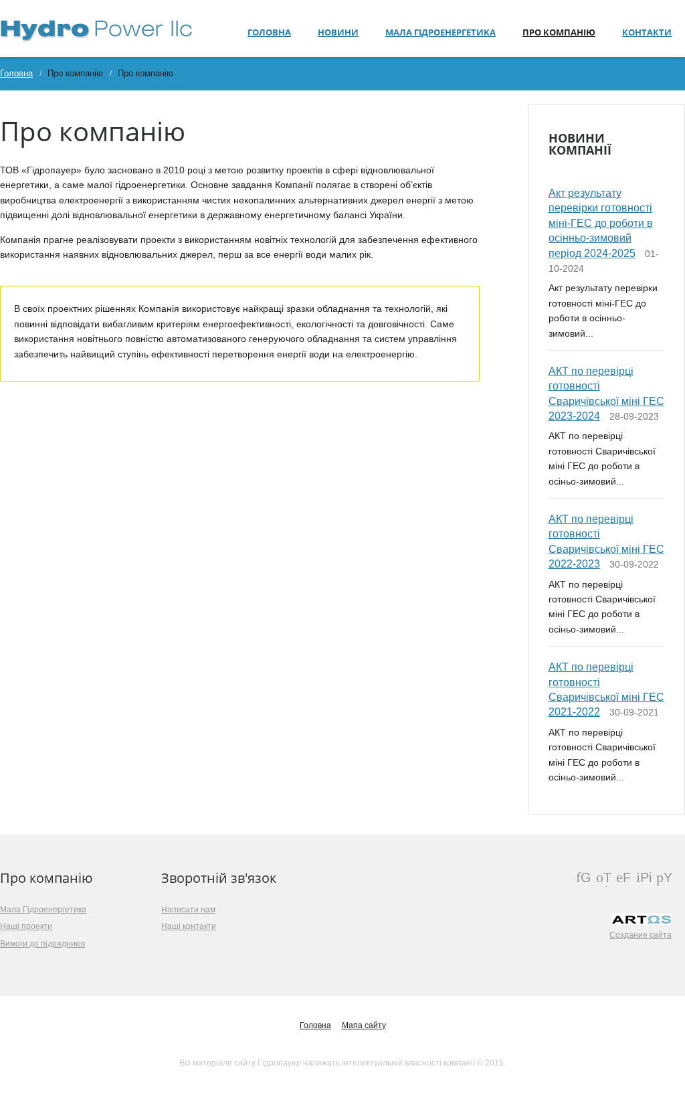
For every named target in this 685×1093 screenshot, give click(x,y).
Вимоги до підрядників (42, 943)
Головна (269, 32)
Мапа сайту (364, 1025)
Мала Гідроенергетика (440, 32)
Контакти (647, 32)
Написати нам (188, 909)
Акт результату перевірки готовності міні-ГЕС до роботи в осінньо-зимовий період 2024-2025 (601, 223)
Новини (338, 32)
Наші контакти (188, 926)
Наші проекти (26, 926)
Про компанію (558, 32)
